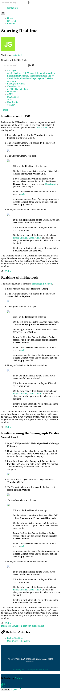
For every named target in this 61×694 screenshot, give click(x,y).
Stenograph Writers (16, 83)
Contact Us (12, 8)
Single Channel (20, 237)
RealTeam (26, 78)
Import (51, 75)
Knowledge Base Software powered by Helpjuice (30, 670)
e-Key (52, 73)
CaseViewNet (13, 86)
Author (18, 678)
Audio (10, 73)
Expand (15, 689)
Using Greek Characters (18, 641)
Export (10, 75)
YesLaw (11, 105)
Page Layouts (37, 78)
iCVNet (11, 89)
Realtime (11, 23)
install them (42, 127)
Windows (44, 73)
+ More (4, 110)
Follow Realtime (15, 638)
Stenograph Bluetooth (42, 283)
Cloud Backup (14, 78)
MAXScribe (13, 97)
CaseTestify (12, 102)
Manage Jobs (33, 73)
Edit (24, 73)
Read (44, 75)
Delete (8, 271)
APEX (10, 94)
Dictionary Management (30, 75)
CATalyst (11, 21)
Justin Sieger (17, 55)
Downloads (12, 91)
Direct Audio (51, 184)
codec (23, 194)
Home (10, 18)
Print (16, 75)
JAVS (10, 99)
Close (5, 689)
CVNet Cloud (21, 89)
